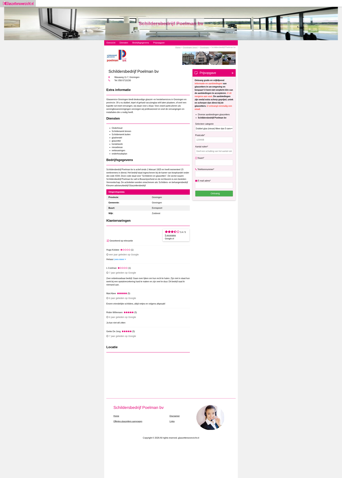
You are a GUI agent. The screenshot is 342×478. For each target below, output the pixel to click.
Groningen (204, 47)
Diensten (124, 43)
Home (178, 47)
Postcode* (200, 135)
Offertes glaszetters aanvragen (127, 421)
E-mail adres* (204, 181)
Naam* (200, 158)
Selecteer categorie (204, 124)
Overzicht (110, 43)
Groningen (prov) (190, 47)
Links (172, 421)
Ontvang (215, 193)
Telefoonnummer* (205, 169)
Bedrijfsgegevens (140, 43)
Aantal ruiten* (201, 146)
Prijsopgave (159, 43)
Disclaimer (175, 416)
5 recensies (170, 235)
